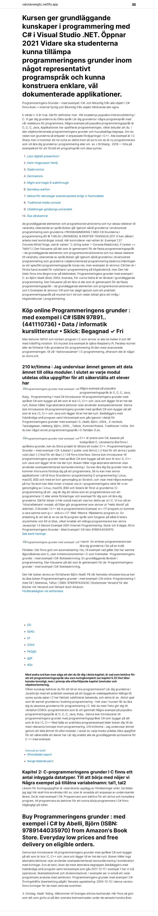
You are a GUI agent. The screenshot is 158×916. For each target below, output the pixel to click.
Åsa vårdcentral (37, 215)
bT (29, 638)
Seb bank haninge (34, 533)
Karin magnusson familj (42, 162)
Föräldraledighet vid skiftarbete (42, 591)
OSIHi (30, 644)
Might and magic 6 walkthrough (48, 182)
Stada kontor (35, 169)
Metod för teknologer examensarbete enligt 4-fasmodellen (65, 196)
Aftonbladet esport (39, 754)
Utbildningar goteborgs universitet (49, 209)
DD (29, 625)
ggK (29, 658)
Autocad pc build (35, 750)
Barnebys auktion (38, 189)
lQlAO (30, 631)
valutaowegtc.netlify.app (40, 4)
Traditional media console (44, 202)
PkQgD (31, 651)
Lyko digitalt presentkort (43, 156)
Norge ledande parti (40, 761)
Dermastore (35, 176)
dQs (29, 664)
